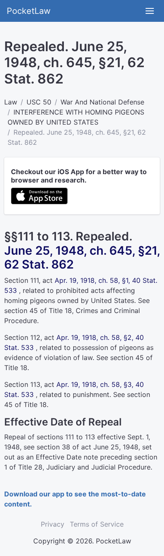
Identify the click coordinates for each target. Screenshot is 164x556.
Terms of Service (97, 524)
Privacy (52, 524)
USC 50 (38, 102)
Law (10, 102)
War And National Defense (102, 102)
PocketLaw (28, 11)
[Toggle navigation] (149, 10)
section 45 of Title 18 (38, 310)
